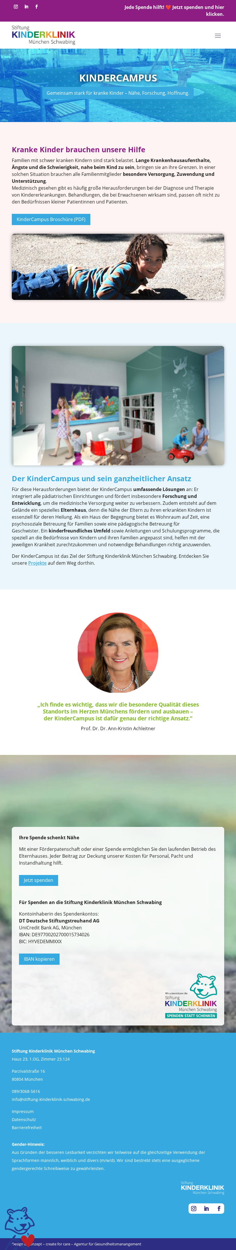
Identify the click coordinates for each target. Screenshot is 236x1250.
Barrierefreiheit (27, 1127)
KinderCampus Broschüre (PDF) (51, 219)
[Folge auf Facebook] (37, 7)
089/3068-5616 (26, 1091)
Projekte (37, 563)
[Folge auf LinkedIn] (26, 7)
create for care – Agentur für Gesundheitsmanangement (93, 1244)
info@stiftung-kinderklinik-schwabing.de (51, 1099)
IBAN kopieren (39, 959)
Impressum (23, 1111)
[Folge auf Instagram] (16, 7)
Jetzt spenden (38, 880)
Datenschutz (24, 1119)
